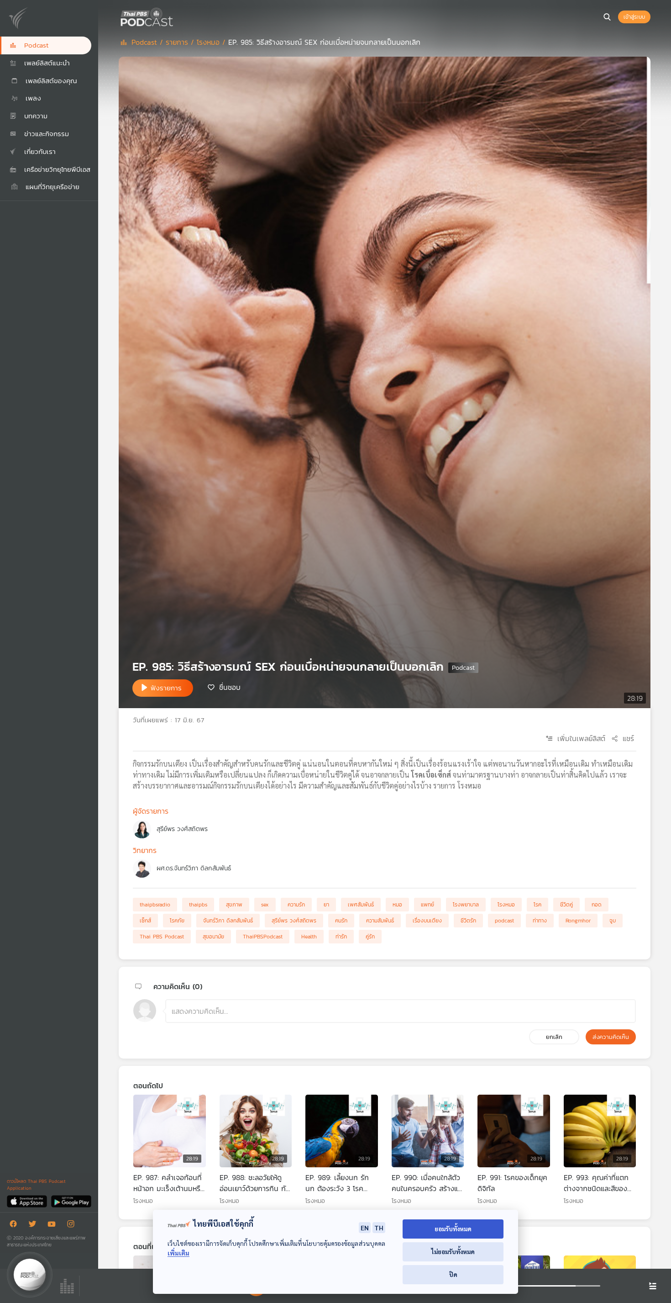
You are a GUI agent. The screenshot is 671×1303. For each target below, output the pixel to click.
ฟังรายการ (166, 688)
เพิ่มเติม (178, 1253)
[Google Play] (71, 1200)
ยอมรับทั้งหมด (453, 1229)
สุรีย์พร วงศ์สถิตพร (182, 829)
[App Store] (27, 1200)
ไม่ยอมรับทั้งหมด (453, 1251)
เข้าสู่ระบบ (634, 17)
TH (378, 1228)
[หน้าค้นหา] (607, 17)
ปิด (453, 1274)
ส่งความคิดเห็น (610, 1037)
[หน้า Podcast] (176, 16)
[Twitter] (34, 1225)
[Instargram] (73, 1225)
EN (365, 1228)
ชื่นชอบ (230, 687)
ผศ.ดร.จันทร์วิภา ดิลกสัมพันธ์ (194, 868)
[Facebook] (15, 1225)
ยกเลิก (554, 1037)
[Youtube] (54, 1225)
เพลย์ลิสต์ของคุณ (50, 80)
